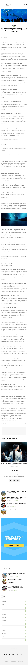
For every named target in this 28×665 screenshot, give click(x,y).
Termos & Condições (20, 657)
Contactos (10, 657)
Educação (4, 614)
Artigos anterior (9, 430)
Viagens (3, 640)
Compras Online (5, 607)
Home (4, 657)
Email (7, 654)
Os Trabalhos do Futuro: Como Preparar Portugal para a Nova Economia (16, 504)
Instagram (21, 654)
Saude (3, 636)
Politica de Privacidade (14, 659)
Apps (3, 604)
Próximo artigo (20, 430)
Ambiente (4, 601)
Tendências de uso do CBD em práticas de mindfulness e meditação (16, 498)
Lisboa (3, 624)
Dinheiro (3, 611)
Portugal (16, 494)
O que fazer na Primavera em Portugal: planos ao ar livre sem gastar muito (16, 510)
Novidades (14, 25)
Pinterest (13, 654)
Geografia (4, 620)
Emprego (15, 506)
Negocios (4, 627)
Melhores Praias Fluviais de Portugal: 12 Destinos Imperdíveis (16, 492)
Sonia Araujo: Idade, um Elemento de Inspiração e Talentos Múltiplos (14, 464)
